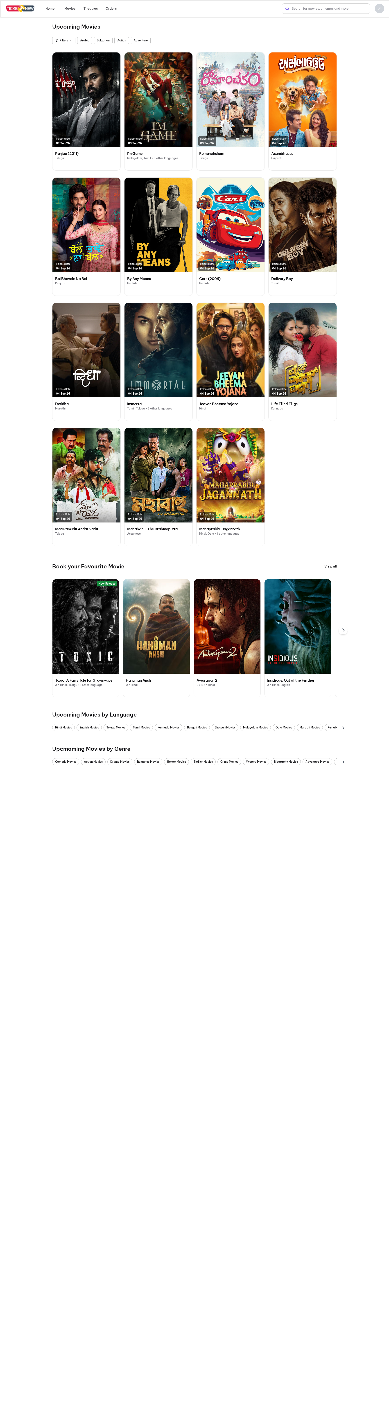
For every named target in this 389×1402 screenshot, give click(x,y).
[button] (379, 8)
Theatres (91, 9)
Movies (69, 9)
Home (50, 9)
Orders (111, 9)
